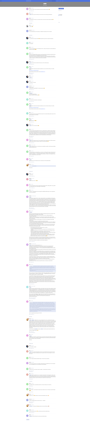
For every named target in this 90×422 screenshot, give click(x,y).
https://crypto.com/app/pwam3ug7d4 (33, 70)
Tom (30, 146)
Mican (30, 140)
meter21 (31, 212)
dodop (31, 416)
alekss (31, 14)
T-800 (30, 179)
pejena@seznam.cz (43, 71)
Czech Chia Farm (28, 0)
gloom (31, 302)
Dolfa (30, 77)
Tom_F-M (31, 93)
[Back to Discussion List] (1, 1)
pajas (30, 119)
